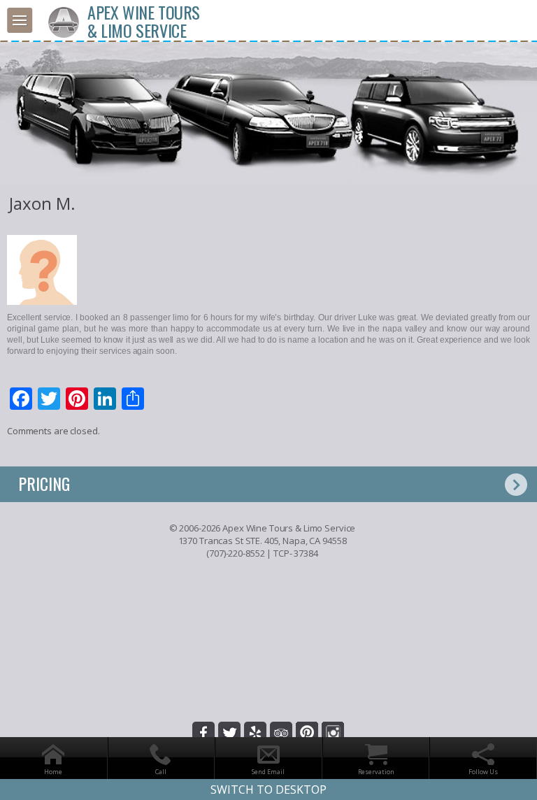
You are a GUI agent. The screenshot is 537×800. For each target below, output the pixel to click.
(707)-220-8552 (235, 553)
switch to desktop (268, 789)
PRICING (44, 483)
